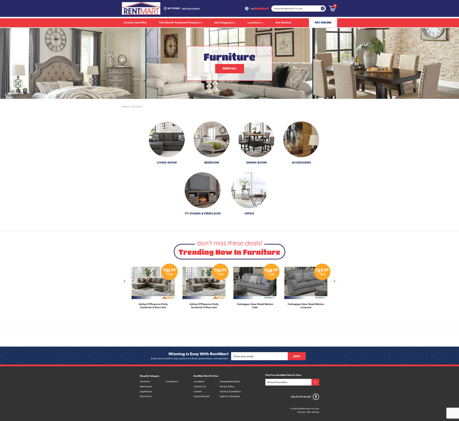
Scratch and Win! (135, 22)
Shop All (229, 68)
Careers (198, 391)
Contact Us (200, 386)
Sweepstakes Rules (230, 381)
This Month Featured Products (179, 22)
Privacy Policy (227, 386)
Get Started (283, 22)
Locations (254, 22)
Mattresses (146, 386)
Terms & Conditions (230, 391)
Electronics (146, 396)
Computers (172, 381)
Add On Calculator (230, 396)
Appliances (146, 391)
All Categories (223, 22)
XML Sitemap (313, 412)
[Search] (323, 8)
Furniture (136, 106)
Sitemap (301, 412)
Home (125, 106)
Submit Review (201, 396)
